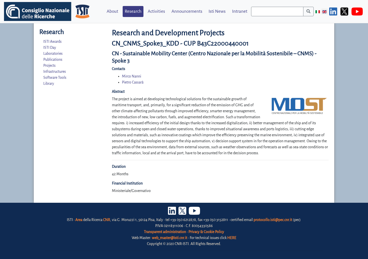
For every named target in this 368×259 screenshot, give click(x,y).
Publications (52, 60)
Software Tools (54, 78)
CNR (106, 220)
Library (48, 84)
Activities (156, 11)
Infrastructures (54, 72)
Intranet (239, 11)
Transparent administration (165, 232)
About (112, 11)
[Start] (308, 11)
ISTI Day (49, 48)
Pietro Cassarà (132, 82)
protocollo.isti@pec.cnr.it (273, 220)
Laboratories (53, 54)
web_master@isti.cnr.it (169, 238)
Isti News (217, 11)
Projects (49, 66)
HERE (231, 238)
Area (78, 220)
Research (133, 11)
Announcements (186, 11)
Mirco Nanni (131, 76)
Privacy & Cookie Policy (206, 232)
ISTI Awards (52, 42)
